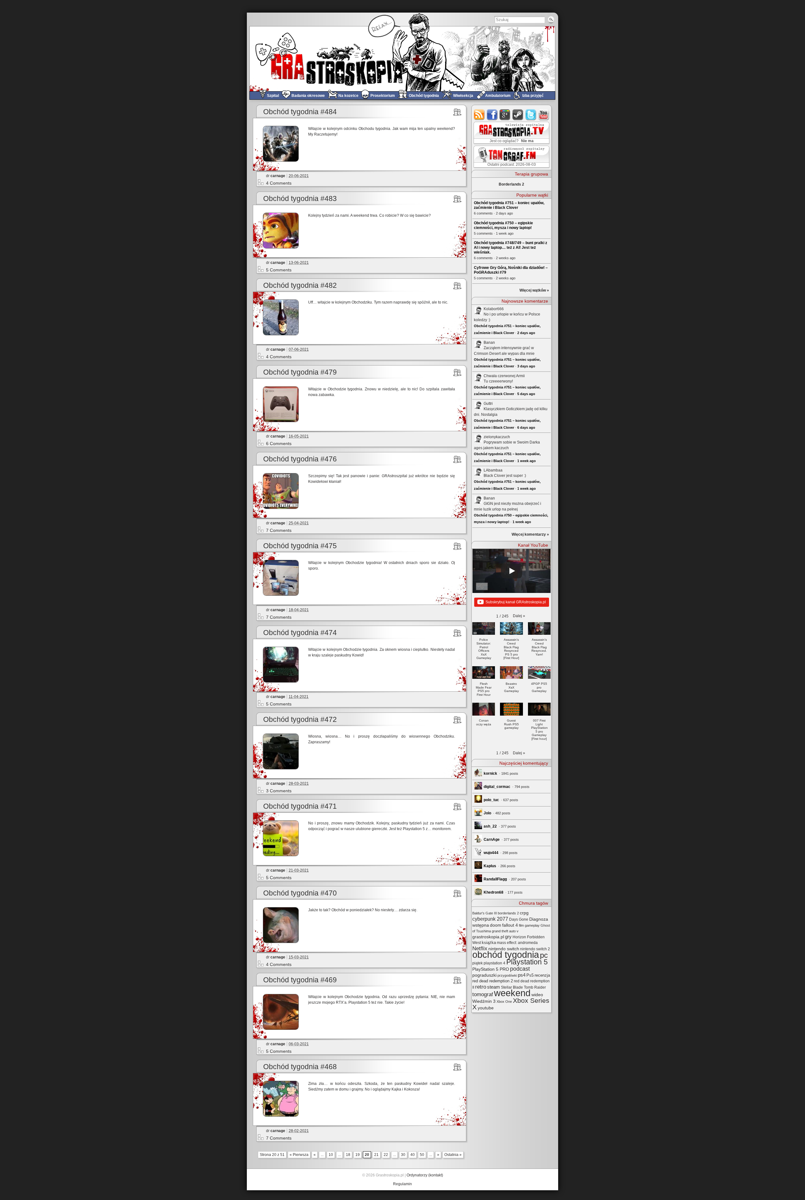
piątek (477, 963)
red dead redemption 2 (492, 981)
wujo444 (491, 853)
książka (489, 942)
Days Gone (518, 919)
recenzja (542, 975)
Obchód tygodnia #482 (300, 285)
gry (508, 936)
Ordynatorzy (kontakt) (425, 1175)
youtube (544, 114)
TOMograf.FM (510, 156)
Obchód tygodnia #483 (300, 199)
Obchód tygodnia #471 (300, 806)
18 (348, 1155)
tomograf (482, 994)
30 (403, 1155)
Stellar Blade (512, 987)
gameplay (532, 925)
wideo (537, 994)
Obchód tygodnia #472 (300, 719)
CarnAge (492, 839)
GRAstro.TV (511, 133)
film (521, 925)
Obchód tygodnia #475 (300, 546)
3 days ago (526, 366)
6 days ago (526, 427)
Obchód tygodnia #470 (300, 893)
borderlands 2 (508, 913)
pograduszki (484, 975)
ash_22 (490, 826)
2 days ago (526, 333)
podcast (520, 969)
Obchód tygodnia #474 (300, 633)
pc (544, 955)
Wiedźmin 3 (484, 1001)
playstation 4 (494, 963)
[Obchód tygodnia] (457, 112)
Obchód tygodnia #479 (300, 372)
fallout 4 (510, 925)
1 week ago (526, 461)
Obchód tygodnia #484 (300, 112)
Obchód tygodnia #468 (300, 1067)
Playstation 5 (527, 962)
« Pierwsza (299, 1155)
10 (331, 1155)
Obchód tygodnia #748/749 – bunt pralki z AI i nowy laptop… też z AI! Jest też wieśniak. (510, 247)
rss (479, 114)
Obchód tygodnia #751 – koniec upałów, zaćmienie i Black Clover (509, 205)
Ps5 (530, 975)
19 (357, 1155)
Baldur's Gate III (484, 913)
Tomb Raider (535, 987)
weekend (512, 993)
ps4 (521, 975)
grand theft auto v (505, 931)
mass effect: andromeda (517, 942)
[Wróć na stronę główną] (402, 58)
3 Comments (278, 790)
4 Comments (278, 183)
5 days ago (526, 394)
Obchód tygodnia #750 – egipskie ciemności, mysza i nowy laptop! (503, 225)
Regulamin (402, 1184)
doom (495, 925)
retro (480, 987)
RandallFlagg (495, 879)
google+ (505, 114)
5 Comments (278, 269)
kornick (490, 773)
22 (386, 1155)
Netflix (479, 948)
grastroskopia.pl (488, 937)
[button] (519, 616)
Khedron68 (493, 892)
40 (412, 1155)
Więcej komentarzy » (530, 534)
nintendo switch (503, 948)
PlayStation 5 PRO (490, 969)
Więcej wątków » (534, 290)
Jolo (487, 813)
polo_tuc (491, 800)
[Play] (511, 570)
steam (518, 114)
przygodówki (507, 975)
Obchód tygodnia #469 (300, 980)
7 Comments (278, 530)
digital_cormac (497, 786)
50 (422, 1155)
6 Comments (278, 443)
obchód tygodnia (505, 954)
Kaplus (490, 866)
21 (376, 1155)
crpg (524, 912)
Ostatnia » (453, 1155)
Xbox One (504, 1001)
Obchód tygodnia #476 (300, 459)
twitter (531, 114)
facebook (492, 114)
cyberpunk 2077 (490, 919)
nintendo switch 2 (535, 949)
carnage (277, 176)
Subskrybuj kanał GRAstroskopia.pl (516, 602)
